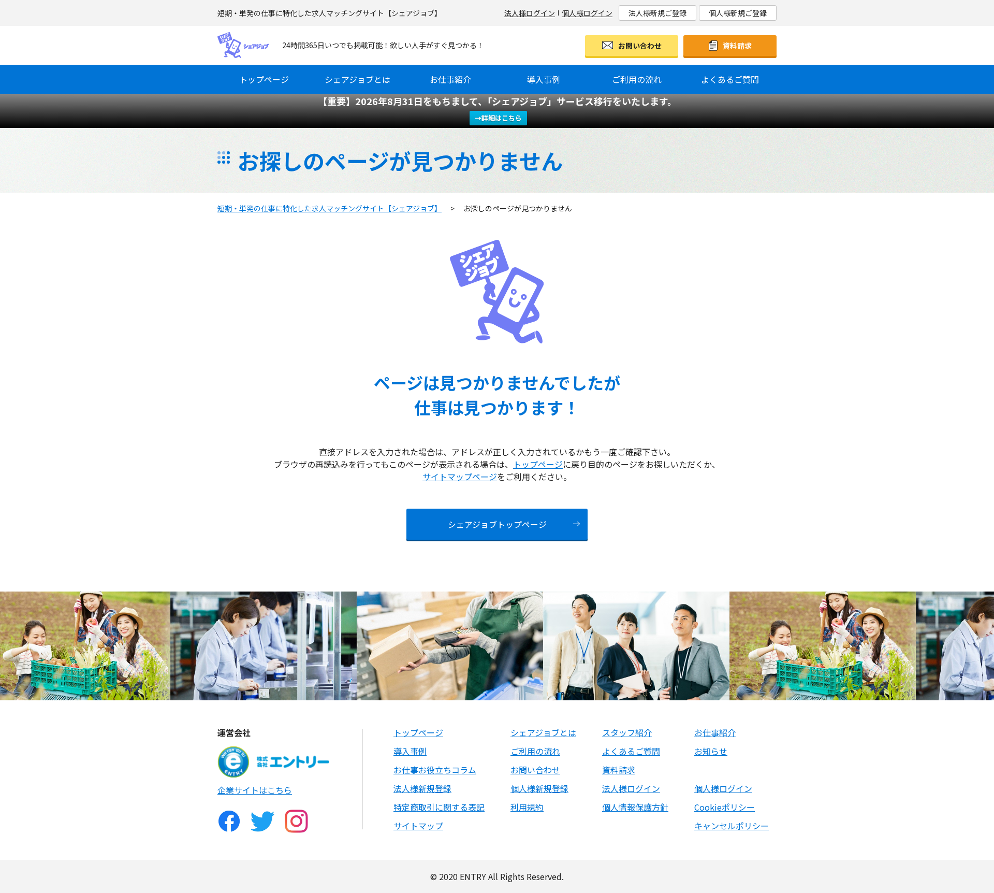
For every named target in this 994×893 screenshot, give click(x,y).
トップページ (264, 79)
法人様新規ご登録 (657, 13)
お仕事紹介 (450, 79)
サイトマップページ (459, 476)
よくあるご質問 (730, 79)
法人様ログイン (529, 13)
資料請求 (737, 45)
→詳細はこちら (498, 118)
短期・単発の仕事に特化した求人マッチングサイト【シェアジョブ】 (329, 208)
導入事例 (543, 79)
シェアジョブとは (357, 79)
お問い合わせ (640, 45)
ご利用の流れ (637, 79)
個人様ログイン (587, 13)
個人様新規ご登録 (738, 13)
